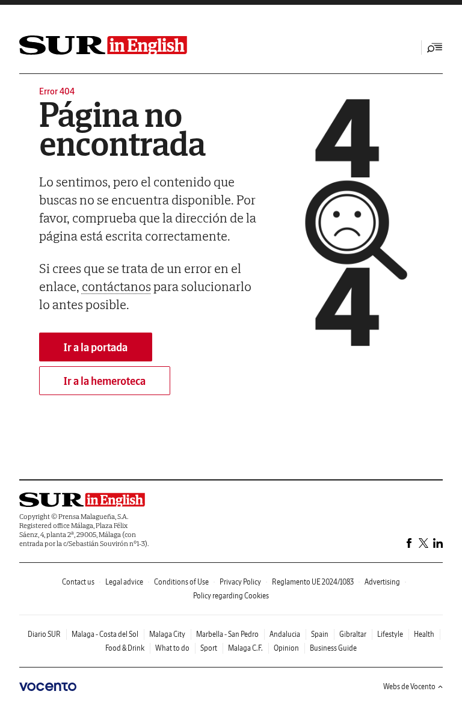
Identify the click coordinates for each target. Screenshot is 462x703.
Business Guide (333, 647)
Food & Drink (124, 647)
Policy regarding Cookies (231, 595)
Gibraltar (352, 634)
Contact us (78, 581)
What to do (172, 647)
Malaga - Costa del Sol (105, 634)
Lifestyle (390, 634)
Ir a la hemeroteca (105, 381)
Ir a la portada (96, 347)
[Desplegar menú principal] (435, 47)
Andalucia (285, 634)
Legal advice (124, 581)
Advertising (382, 581)
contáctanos (116, 286)
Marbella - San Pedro (227, 634)
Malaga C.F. (245, 647)
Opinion (286, 647)
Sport (208, 647)
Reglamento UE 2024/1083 (313, 581)
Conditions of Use (181, 581)
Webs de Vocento (409, 686)
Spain (319, 634)
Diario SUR (44, 634)
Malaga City (167, 634)
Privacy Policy (240, 581)
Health (424, 634)
